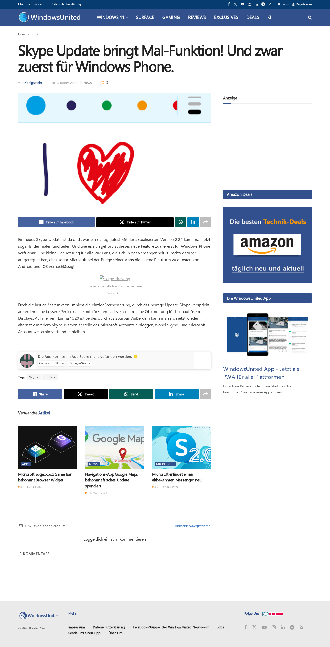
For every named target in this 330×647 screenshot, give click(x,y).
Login (285, 4)
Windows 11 (111, 17)
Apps (26, 464)
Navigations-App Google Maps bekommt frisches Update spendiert (111, 479)
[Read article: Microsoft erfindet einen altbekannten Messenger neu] (181, 447)
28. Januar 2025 (31, 487)
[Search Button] (310, 17)
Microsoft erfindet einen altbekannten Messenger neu (177, 476)
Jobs (220, 627)
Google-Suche (79, 363)
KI (269, 17)
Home (22, 34)
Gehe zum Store (51, 363)
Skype (33, 377)
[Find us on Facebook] (229, 4)
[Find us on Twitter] (235, 4)
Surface (145, 17)
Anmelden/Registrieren (192, 525)
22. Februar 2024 (166, 487)
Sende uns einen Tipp (84, 632)
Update (50, 377)
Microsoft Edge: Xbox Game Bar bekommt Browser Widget (45, 476)
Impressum (41, 4)
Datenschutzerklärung (66, 4)
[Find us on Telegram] (263, 4)
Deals (252, 17)
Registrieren (303, 4)
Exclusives (226, 17)
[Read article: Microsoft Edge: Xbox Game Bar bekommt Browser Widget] (47, 447)
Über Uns (24, 4)
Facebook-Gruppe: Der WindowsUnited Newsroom (171, 627)
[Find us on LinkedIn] (256, 4)
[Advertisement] (267, 147)
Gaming (171, 17)
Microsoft (165, 464)
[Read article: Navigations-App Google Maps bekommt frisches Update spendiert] (114, 447)
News (34, 34)
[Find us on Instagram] (249, 4)
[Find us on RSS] (270, 4)
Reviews (197, 17)
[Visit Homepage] (51, 17)
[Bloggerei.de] (272, 613)
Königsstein (33, 82)
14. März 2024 (97, 493)
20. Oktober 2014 (64, 82)
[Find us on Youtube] (242, 4)
